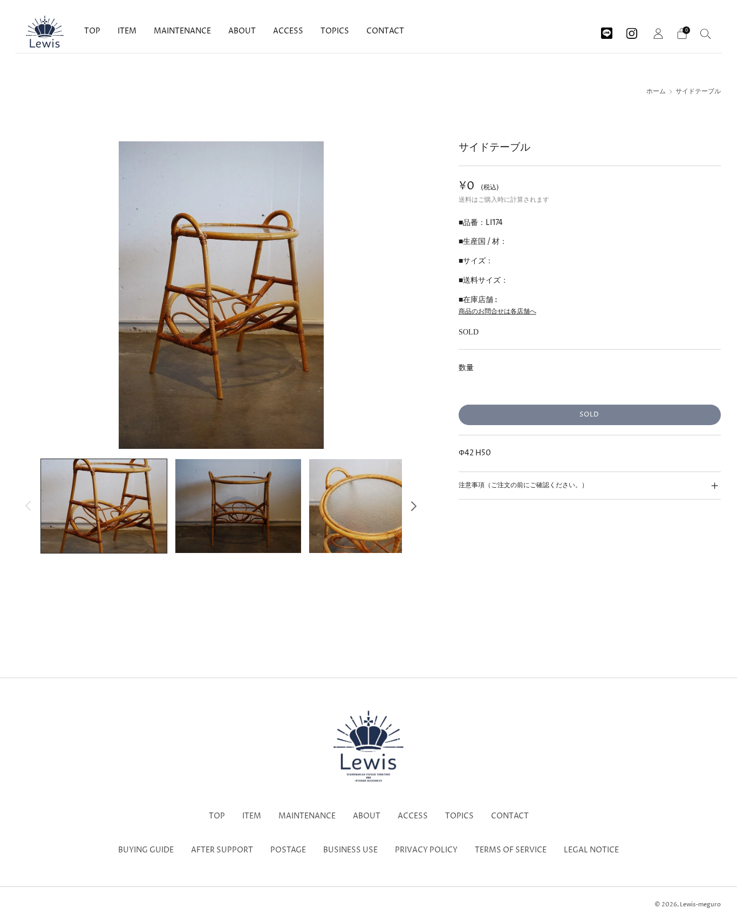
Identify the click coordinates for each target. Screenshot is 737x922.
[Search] (705, 33)
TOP (92, 31)
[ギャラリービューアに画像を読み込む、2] (238, 506)
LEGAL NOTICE (591, 850)
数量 (466, 368)
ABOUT (242, 31)
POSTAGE (288, 850)
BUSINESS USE (350, 850)
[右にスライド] (414, 505)
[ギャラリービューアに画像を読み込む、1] (103, 506)
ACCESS (288, 31)
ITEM (127, 31)
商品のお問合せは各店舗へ (497, 312)
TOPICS (334, 31)
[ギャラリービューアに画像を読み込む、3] (372, 506)
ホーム (656, 91)
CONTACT (385, 31)
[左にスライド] (28, 505)
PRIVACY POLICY (426, 850)
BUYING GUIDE (146, 850)
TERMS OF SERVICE (511, 850)
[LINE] (606, 29)
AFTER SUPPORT (222, 850)
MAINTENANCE (182, 31)
